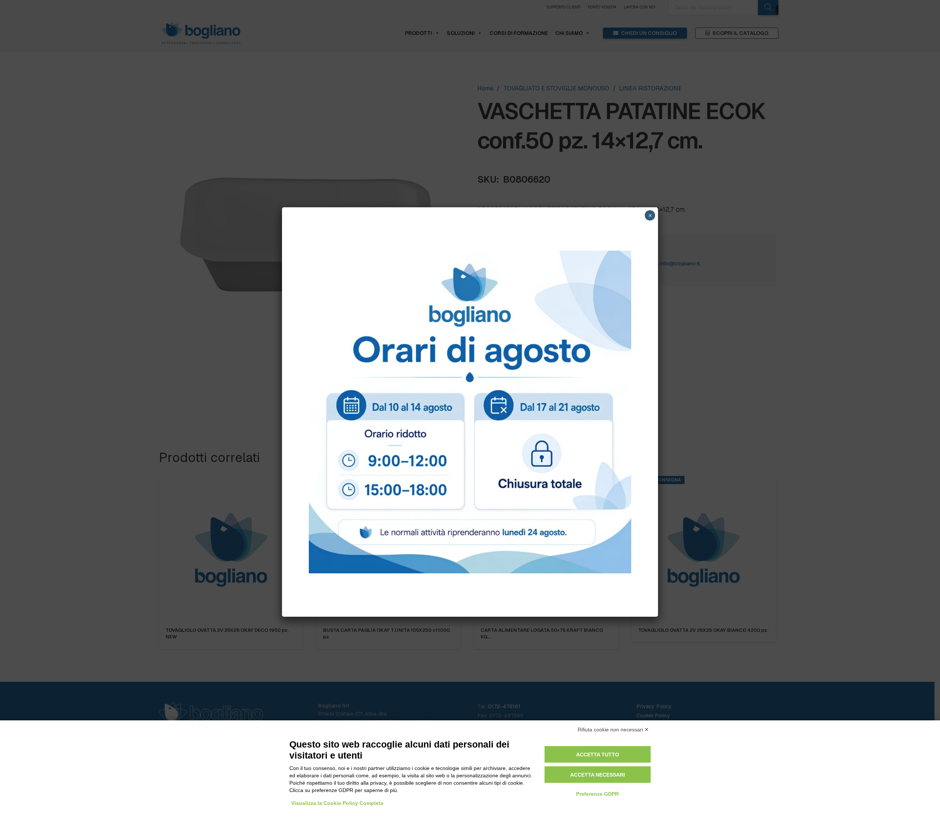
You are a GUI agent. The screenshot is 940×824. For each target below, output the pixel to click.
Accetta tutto (597, 754)
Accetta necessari (597, 775)
